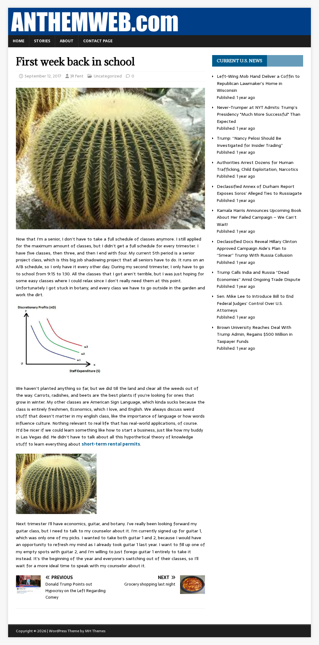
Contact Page (97, 41)
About (67, 41)
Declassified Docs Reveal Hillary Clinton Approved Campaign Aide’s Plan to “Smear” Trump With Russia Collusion (257, 248)
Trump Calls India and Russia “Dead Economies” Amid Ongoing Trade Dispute (258, 276)
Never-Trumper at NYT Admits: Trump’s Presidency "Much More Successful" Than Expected (258, 114)
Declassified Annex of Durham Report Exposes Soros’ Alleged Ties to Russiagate (259, 190)
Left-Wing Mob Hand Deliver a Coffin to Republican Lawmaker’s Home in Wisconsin (258, 83)
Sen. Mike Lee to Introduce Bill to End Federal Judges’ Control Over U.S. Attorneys (255, 303)
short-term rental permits (111, 444)
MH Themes (95, 631)
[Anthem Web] (159, 31)
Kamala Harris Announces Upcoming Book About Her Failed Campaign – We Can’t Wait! (259, 217)
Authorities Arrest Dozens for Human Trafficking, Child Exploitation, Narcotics (257, 166)
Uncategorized (108, 76)
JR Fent (76, 76)
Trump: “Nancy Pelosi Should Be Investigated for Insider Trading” (250, 141)
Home (18, 41)
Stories (42, 41)
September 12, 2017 (43, 76)
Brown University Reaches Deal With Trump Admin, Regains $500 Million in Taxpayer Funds (255, 334)
